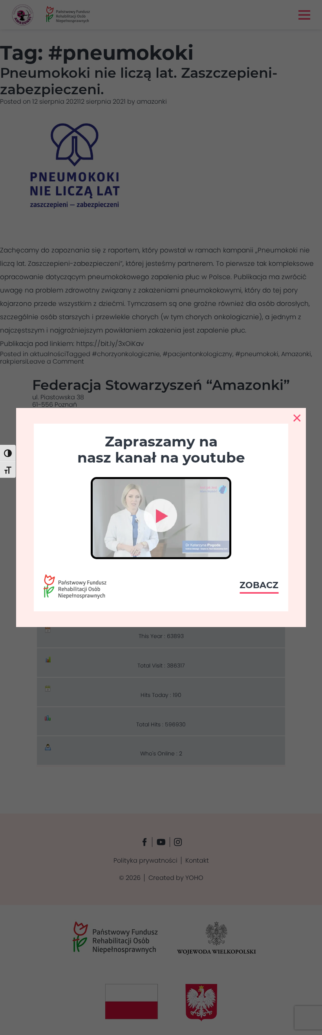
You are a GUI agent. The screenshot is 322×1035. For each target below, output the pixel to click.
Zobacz (259, 585)
